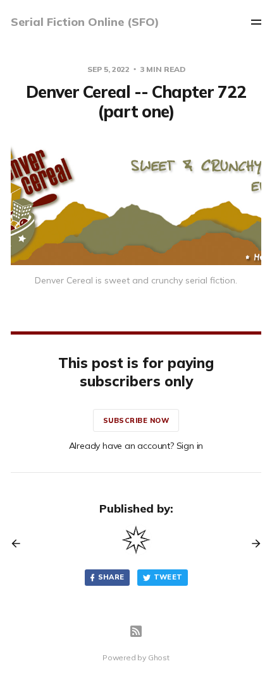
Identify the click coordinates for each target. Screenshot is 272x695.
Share (111, 577)
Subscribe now (136, 420)
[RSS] (136, 631)
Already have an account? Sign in (136, 445)
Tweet (168, 577)
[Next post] (251, 543)
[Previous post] (20, 543)
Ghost (159, 657)
